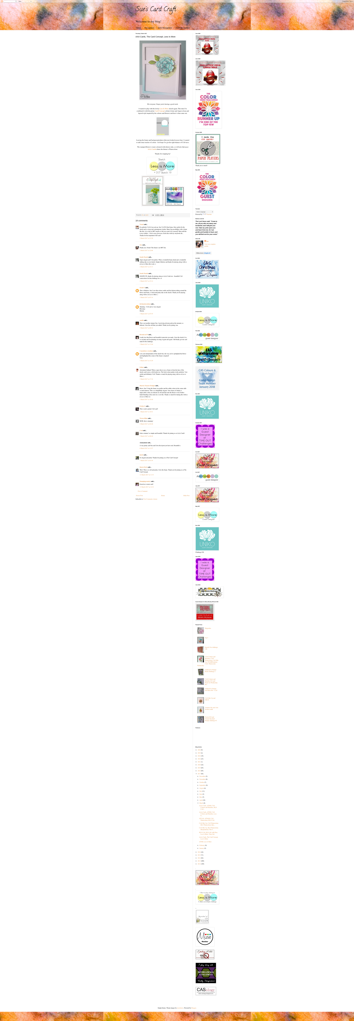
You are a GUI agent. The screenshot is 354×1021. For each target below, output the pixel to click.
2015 (199, 855)
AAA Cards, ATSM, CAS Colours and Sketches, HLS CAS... (208, 807)
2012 (199, 864)
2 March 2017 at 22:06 (146, 250)
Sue (141, 245)
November (202, 779)
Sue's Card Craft (156, 10)
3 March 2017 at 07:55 (146, 314)
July (200, 791)
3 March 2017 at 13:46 (146, 344)
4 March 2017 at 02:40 (146, 424)
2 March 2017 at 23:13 (146, 267)
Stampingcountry (145, 481)
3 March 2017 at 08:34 (146, 328)
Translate (209, 214)
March (201, 803)
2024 (199, 756)
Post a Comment (142, 491)
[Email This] (156, 215)
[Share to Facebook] (161, 215)
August (201, 788)
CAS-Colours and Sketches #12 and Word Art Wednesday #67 (211, 681)
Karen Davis (143, 467)
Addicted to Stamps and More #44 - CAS (211, 689)
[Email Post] (152, 215)
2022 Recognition (165, 28)
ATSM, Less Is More (205, 842)
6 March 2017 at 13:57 (146, 448)
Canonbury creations (146, 351)
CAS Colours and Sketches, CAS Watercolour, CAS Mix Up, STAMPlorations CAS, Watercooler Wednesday (207, 661)
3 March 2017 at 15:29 (146, 360)
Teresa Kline (144, 418)
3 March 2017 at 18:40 (146, 399)
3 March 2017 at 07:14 (146, 297)
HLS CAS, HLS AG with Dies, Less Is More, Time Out (208, 833)
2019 (199, 768)
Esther (142, 367)
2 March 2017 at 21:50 (146, 238)
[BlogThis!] (158, 215)
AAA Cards (152, 149)
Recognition (149, 28)
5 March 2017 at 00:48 (146, 436)
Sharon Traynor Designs (147, 385)
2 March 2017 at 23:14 (146, 281)
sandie (142, 320)
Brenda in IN (144, 334)
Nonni (142, 224)
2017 (199, 774)
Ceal (141, 430)
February (202, 845)
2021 (199, 762)
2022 (199, 759)
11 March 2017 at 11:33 (147, 475)
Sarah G (142, 287)
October (201, 782)
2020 (199, 765)
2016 (199, 852)
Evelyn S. (142, 406)
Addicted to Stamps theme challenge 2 (210, 670)
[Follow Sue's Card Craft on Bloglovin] (203, 254)
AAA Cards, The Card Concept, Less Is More (208, 838)
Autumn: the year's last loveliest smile (211, 708)
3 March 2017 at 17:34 (146, 379)
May (200, 797)
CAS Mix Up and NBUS (210, 699)
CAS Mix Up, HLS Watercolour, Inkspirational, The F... (208, 828)
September (202, 785)
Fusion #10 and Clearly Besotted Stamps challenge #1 (211, 718)
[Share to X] (160, 215)
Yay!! (206, 638)
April (201, 800)
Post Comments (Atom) (150, 499)
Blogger (193, 1008)
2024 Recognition (183, 28)
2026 (199, 750)
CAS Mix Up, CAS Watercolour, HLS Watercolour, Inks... (208, 824)
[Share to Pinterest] (163, 215)
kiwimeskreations (145, 304)
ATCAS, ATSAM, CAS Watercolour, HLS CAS (206, 819)
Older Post (186, 495)
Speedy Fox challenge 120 (211, 648)
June (200, 794)
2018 (199, 771)
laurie (141, 455)
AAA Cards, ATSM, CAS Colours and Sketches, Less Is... (208, 813)
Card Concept (160, 111)
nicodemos (180, 1008)
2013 (199, 861)
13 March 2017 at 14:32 (147, 487)
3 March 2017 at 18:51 (146, 412)
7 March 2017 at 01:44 (146, 460)
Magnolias (208, 628)
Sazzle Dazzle (144, 257)
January (201, 848)
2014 (199, 858)
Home (138, 28)
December (202, 776)
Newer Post (139, 495)
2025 (199, 753)
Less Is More (164, 108)
